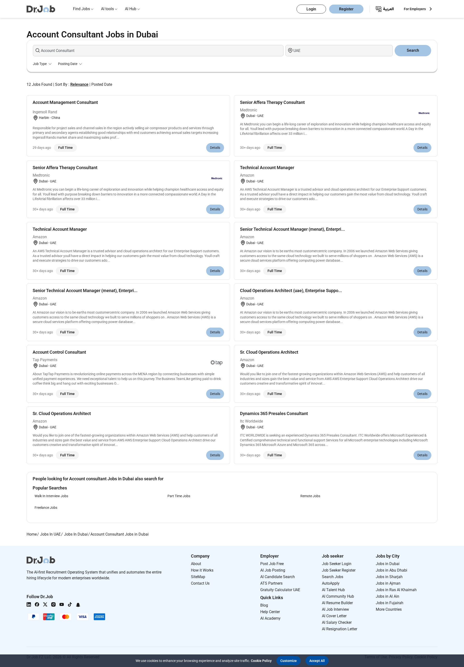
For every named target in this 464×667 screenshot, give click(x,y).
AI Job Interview (335, 609)
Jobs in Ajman (388, 583)
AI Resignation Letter (339, 629)
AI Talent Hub (333, 590)
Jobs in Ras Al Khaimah (396, 590)
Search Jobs (332, 576)
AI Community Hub (338, 596)
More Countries (389, 609)
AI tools (107, 9)
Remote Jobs (310, 496)
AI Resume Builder (337, 603)
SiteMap (198, 576)
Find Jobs (81, 9)
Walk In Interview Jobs (51, 496)
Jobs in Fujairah (389, 603)
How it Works (202, 570)
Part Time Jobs (178, 496)
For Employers (415, 9)
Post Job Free (272, 563)
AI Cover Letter (334, 616)
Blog (264, 605)
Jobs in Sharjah (389, 576)
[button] (288, 660)
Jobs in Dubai (387, 563)
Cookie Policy (261, 661)
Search (413, 50)
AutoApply (331, 583)
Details (215, 148)
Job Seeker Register (338, 570)
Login (311, 9)
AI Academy (270, 618)
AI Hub (130, 9)
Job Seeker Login (336, 563)
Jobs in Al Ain (387, 596)
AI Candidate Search (277, 576)
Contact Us (200, 583)
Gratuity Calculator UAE (280, 590)
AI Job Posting (272, 570)
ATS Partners (271, 583)
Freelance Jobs (46, 507)
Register (346, 9)
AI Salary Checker (337, 622)
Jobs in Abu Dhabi (391, 570)
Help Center (270, 612)
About (196, 563)
